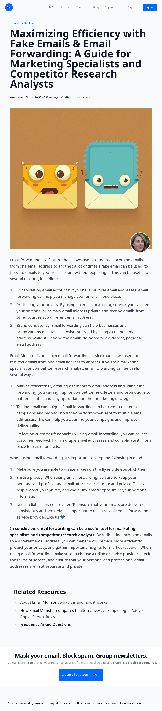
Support (110, 7)
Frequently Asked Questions (45, 624)
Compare (81, 7)
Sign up (149, 7)
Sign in (132, 7)
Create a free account (76, 674)
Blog (96, 7)
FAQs (52, 7)
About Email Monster (39, 602)
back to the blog (24, 23)
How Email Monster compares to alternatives (60, 610)
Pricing (65, 7)
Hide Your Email (81, 97)
